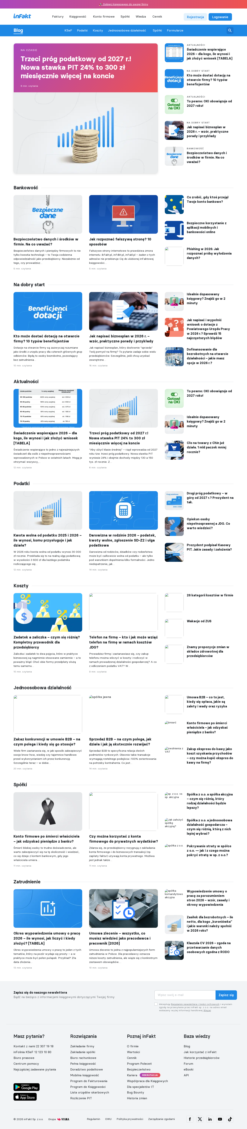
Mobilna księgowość (84, 1075)
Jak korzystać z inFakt (200, 1052)
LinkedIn (209, 1119)
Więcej (207, 1010)
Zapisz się (226, 995)
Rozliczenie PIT (81, 1098)
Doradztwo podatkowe (86, 1069)
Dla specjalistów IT (140, 1086)
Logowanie (220, 17)
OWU (108, 1119)
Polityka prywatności (130, 1119)
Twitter (199, 1119)
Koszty (98, 30)
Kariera (132, 1075)
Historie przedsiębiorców (202, 1058)
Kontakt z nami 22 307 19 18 (33, 1046)
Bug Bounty (135, 1092)
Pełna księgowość (83, 1063)
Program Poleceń (139, 1063)
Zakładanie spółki (82, 1052)
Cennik (157, 16)
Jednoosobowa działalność (127, 30)
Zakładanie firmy (82, 1046)
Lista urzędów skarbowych (89, 1092)
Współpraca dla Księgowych (147, 1081)
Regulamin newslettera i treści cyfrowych (195, 1004)
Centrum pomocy (26, 1063)
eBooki (188, 1069)
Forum (188, 1063)
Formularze (175, 30)
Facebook (189, 1119)
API (186, 1075)
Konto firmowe (104, 16)
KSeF (68, 30)
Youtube (220, 1119)
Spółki (157, 30)
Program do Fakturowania (88, 1081)
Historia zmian (137, 1098)
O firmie (133, 1046)
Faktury (58, 16)
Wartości (133, 1052)
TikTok (230, 1119)
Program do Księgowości (88, 1086)
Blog (18, 30)
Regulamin (93, 1119)
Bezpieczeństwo (139, 1069)
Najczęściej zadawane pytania (35, 1069)
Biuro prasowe (24, 1058)
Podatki (82, 30)
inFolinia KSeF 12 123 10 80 (32, 1052)
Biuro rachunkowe (83, 1058)
